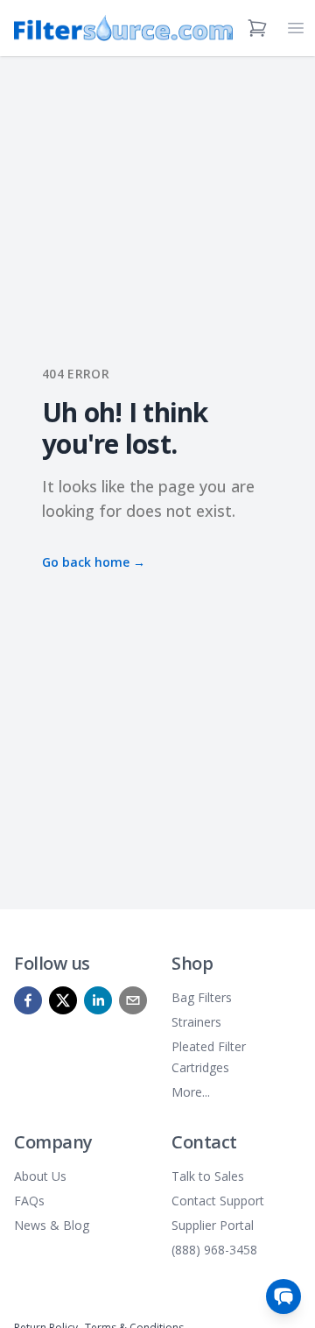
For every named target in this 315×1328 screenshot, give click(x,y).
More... (191, 1092)
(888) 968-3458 (214, 1249)
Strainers (196, 1022)
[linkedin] (98, 1000)
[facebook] (28, 1000)
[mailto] (133, 1000)
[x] (63, 1000)
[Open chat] (283, 1296)
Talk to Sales (208, 1176)
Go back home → (93, 562)
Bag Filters (202, 997)
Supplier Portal (213, 1225)
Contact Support (218, 1200)
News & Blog (51, 1225)
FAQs (29, 1200)
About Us (40, 1176)
